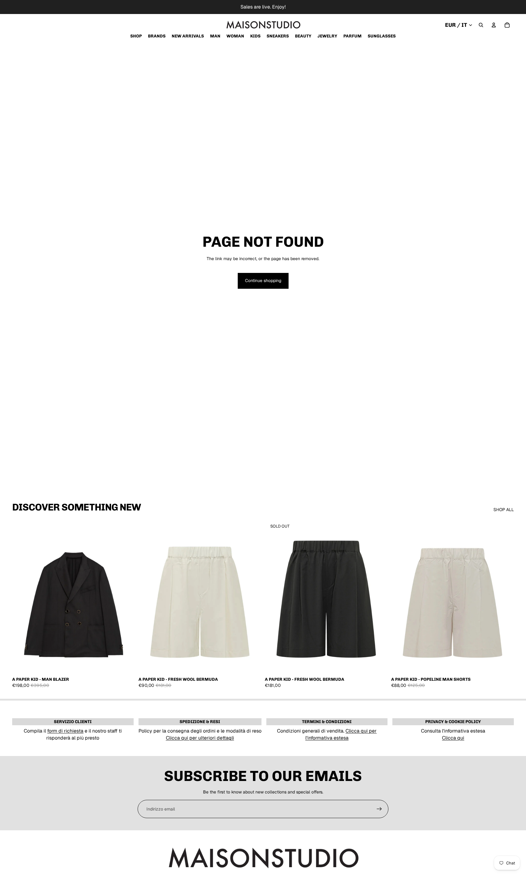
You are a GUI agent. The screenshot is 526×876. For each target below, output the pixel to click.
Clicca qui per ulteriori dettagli (200, 738)
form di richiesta (65, 731)
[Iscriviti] (379, 809)
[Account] (493, 25)
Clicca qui (453, 738)
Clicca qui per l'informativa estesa (341, 734)
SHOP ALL (503, 509)
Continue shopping (263, 280)
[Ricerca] (481, 25)
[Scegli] (125, 664)
